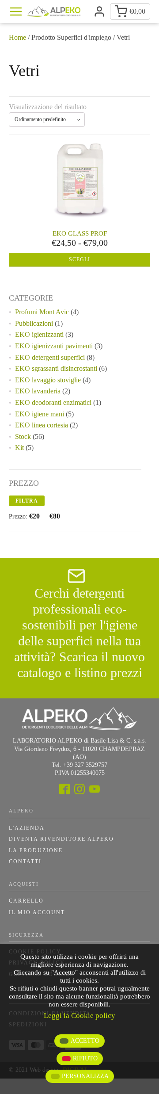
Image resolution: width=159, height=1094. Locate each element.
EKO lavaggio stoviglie (48, 380)
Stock (23, 436)
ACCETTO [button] (85, 1040)
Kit (19, 447)
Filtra (26, 501)
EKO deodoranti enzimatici (53, 402)
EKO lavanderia (38, 391)
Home (17, 37)
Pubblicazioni (34, 323)
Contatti (25, 861)
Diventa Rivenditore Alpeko (61, 839)
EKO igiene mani (39, 414)
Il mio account (37, 912)
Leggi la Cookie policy (79, 1015)
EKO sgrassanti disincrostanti (56, 368)
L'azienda (27, 828)
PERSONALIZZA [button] (85, 1076)
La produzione (36, 850)
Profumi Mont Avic (42, 312)
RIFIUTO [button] (85, 1058)
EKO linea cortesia (41, 425)
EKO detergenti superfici (50, 357)
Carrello (26, 901)
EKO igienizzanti (39, 334)
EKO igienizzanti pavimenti (54, 346)
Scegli (79, 259)
